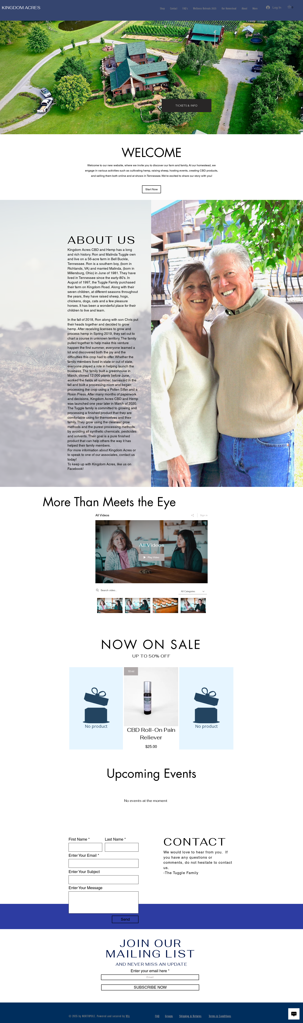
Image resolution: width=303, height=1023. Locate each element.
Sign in (204, 515)
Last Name (114, 839)
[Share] (192, 515)
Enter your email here (149, 971)
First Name (78, 839)
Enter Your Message (85, 888)
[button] (291, 6)
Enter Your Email (83, 855)
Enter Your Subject (84, 872)
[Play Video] (110, 605)
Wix (128, 1016)
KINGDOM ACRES (21, 7)
